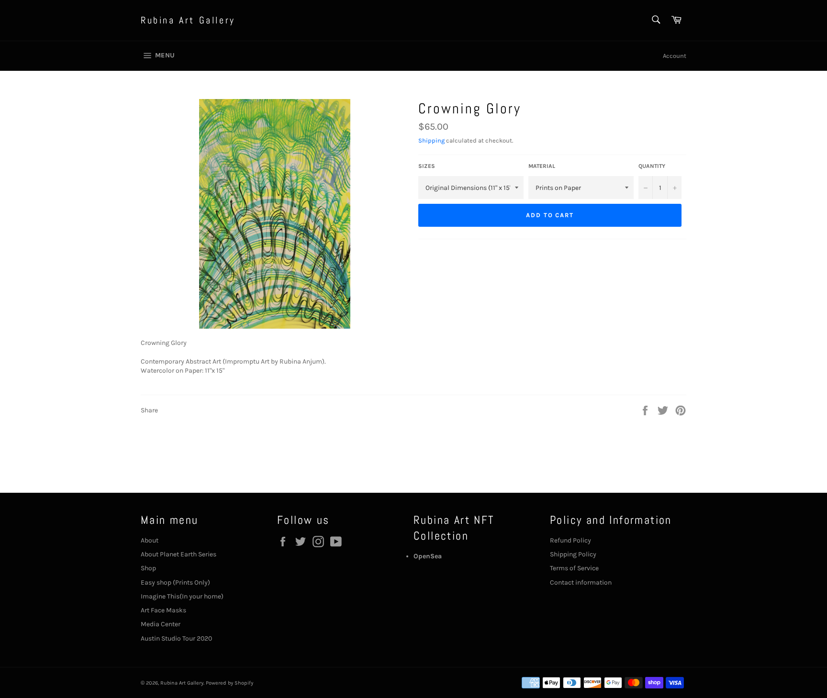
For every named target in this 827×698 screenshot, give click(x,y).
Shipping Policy (573, 554)
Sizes (426, 166)
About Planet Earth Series (178, 554)
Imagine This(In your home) (182, 596)
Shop (148, 568)
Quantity (651, 166)
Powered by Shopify (229, 683)
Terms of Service (574, 568)
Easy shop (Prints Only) (175, 582)
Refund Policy (570, 540)
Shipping (431, 140)
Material (541, 166)
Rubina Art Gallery (188, 20)
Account (674, 55)
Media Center (160, 624)
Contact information (581, 582)
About (149, 540)
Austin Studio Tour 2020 (176, 638)
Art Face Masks (163, 610)
